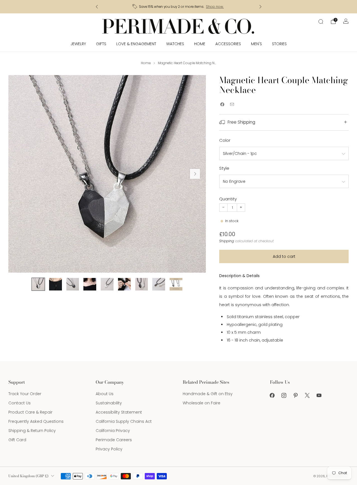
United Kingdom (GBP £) (28, 476)
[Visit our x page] (307, 395)
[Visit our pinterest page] (295, 395)
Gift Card (17, 440)
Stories (279, 44)
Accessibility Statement (119, 412)
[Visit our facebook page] (272, 395)
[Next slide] (195, 174)
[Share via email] (232, 104)
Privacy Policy (109, 449)
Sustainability (109, 403)
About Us (105, 394)
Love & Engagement (136, 44)
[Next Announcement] (260, 6)
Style (224, 168)
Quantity (228, 199)
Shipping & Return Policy (32, 430)
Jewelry (78, 44)
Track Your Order (24, 394)
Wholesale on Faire (201, 403)
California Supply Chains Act (124, 421)
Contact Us (19, 403)
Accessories (228, 44)
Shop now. (215, 6)
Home (199, 44)
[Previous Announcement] (96, 6)
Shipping (226, 241)
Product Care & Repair (30, 412)
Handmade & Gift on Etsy (208, 394)
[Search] (321, 21)
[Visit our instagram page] (284, 395)
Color (224, 140)
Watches (175, 44)
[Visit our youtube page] (319, 395)
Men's (256, 44)
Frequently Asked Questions (36, 421)
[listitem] (178, 6)
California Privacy (113, 430)
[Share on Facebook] (222, 104)
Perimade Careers (114, 440)
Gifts (101, 44)
